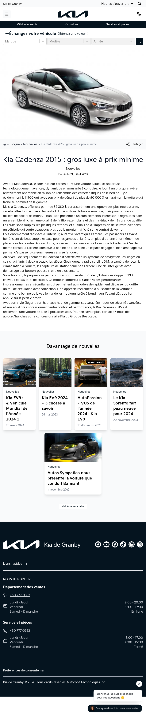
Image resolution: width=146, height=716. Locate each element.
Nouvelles (30, 144)
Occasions (71, 24)
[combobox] (5, 41)
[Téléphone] (139, 14)
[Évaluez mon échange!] (139, 41)
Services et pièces (117, 24)
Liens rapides (12, 563)
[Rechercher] (139, 3)
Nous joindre (14, 579)
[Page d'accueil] (5, 144)
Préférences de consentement (24, 670)
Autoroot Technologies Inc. (86, 682)
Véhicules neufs (27, 24)
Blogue (15, 144)
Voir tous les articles (73, 506)
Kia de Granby (12, 4)
